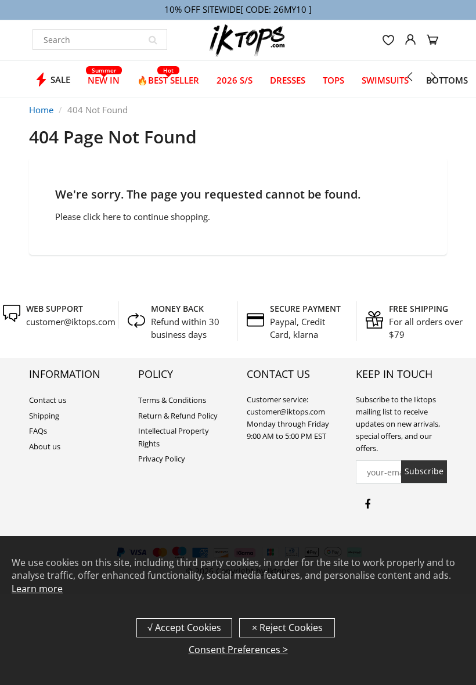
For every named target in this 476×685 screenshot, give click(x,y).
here (112, 216)
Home (41, 110)
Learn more (37, 588)
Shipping (44, 415)
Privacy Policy (161, 458)
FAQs (38, 431)
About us (44, 446)
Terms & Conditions (172, 400)
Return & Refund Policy (178, 415)
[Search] (152, 39)
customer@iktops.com (71, 321)
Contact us (47, 400)
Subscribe (424, 471)
